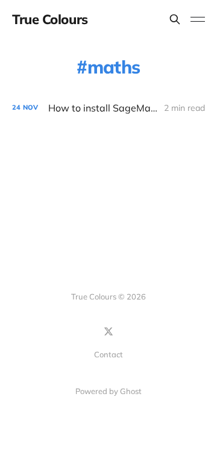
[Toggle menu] (198, 19)
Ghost (131, 391)
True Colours (50, 19)
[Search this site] (175, 19)
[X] (108, 331)
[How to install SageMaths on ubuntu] (108, 108)
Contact (108, 354)
